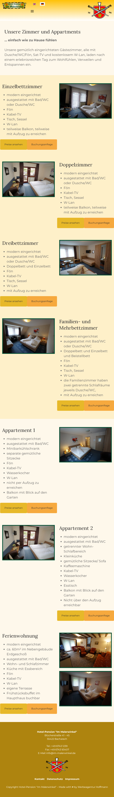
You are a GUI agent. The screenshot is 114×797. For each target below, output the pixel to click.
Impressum (72, 779)
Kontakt (40, 779)
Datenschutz (55, 779)
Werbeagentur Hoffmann (93, 787)
